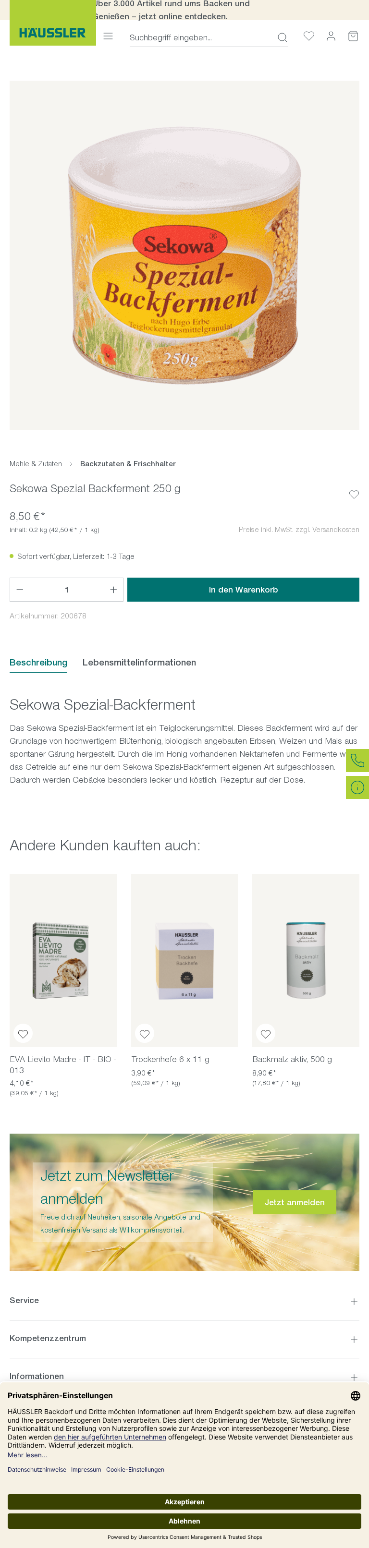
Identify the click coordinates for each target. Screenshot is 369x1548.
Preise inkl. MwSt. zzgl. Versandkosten (299, 529)
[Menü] (108, 36)
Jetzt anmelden (295, 1202)
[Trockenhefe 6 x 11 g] (184, 960)
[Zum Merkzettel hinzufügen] (354, 487)
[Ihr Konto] (331, 36)
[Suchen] (279, 37)
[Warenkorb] (353, 36)
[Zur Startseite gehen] (53, 23)
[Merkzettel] (309, 36)
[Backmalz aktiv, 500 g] (305, 960)
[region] (184, 255)
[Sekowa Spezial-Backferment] (184, 255)
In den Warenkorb (243, 589)
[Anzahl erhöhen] (114, 590)
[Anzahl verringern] (20, 590)
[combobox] (200, 37)
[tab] (38, 663)
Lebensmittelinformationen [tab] (139, 662)
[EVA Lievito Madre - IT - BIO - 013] (63, 960)
